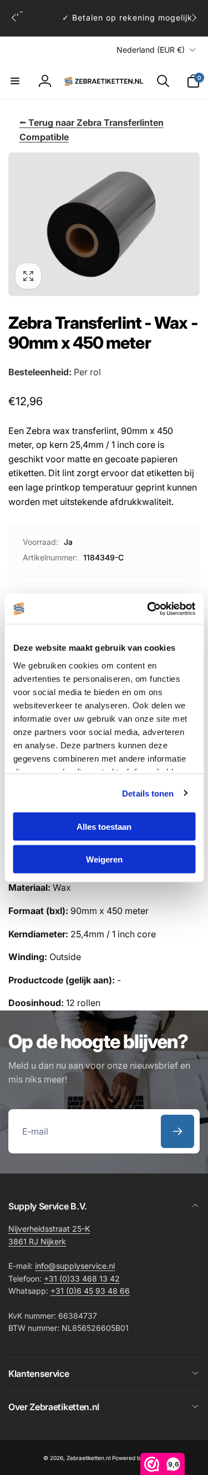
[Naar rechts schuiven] (193, 17)
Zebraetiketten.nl (88, 1457)
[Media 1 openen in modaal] (104, 224)
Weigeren (104, 859)
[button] (15, 81)
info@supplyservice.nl (75, 1265)
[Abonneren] (177, 1131)
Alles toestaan (104, 826)
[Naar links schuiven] (14, 17)
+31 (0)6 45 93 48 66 (90, 1290)
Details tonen (148, 793)
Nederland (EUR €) (150, 49)
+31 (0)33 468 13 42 (82, 1278)
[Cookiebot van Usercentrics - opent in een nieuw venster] (148, 608)
